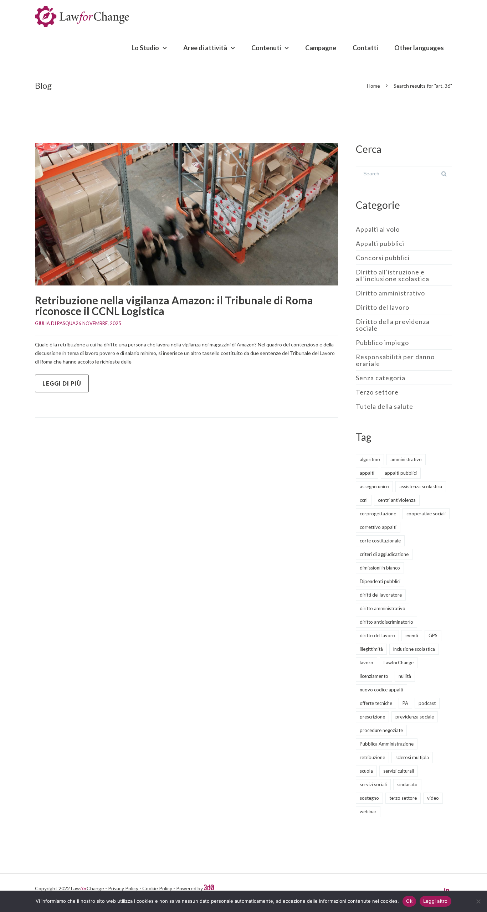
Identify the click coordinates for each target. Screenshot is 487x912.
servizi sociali (373, 784)
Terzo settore (377, 392)
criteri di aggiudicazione (384, 554)
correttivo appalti (378, 527)
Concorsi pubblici (383, 258)
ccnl (364, 500)
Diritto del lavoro (382, 307)
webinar (368, 811)
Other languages (419, 48)
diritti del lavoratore (381, 595)
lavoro (366, 662)
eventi (411, 635)
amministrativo (406, 459)
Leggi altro (435, 901)
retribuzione (372, 757)
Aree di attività (205, 48)
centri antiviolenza (397, 500)
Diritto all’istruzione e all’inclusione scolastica (392, 275)
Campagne (320, 48)
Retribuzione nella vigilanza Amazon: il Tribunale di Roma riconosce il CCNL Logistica (174, 305)
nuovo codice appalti (381, 689)
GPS (433, 635)
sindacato (407, 784)
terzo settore (403, 798)
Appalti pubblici (380, 243)
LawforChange (399, 662)
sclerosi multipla (412, 757)
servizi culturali (398, 771)
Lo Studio (145, 48)
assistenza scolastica (420, 486)
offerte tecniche (376, 703)
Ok (409, 901)
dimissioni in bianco (380, 568)
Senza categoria (380, 378)
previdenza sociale (414, 717)
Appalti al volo (378, 229)
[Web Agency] (209, 888)
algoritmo (370, 459)
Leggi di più (61, 383)
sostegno (369, 798)
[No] (478, 901)
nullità (405, 676)
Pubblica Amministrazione (387, 744)
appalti (367, 473)
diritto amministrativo (382, 608)
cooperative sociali (426, 513)
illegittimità (371, 649)
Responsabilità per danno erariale (395, 360)
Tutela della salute (384, 406)
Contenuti (266, 48)
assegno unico (374, 486)
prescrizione (372, 717)
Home (373, 86)
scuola (366, 771)
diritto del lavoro (377, 635)
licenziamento (374, 676)
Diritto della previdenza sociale (393, 325)
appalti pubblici (401, 473)
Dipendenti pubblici (380, 581)
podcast (427, 703)
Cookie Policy (157, 888)
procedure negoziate (381, 730)
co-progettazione (378, 513)
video (433, 798)
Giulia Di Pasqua (55, 323)
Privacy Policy (123, 888)
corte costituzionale (380, 540)
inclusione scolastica (414, 649)
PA (405, 703)
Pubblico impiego (382, 342)
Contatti (365, 48)
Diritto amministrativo (390, 293)
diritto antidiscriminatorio (386, 622)
